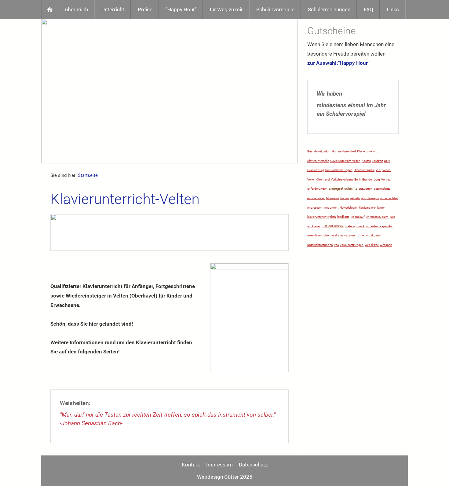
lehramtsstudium (377, 216)
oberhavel (330, 235)
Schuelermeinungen (338, 170)
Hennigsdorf (322, 151)
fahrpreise (332, 198)
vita (336, 245)
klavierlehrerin (349, 207)
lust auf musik (333, 226)
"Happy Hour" (353, 63)
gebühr (355, 198)
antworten (365, 188)
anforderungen (317, 188)
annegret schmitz (343, 188)
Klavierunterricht (318, 161)
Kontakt (191, 465)
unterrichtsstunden (320, 245)
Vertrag (386, 179)
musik (360, 226)
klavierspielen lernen (372, 207)
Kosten (366, 161)
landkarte (343, 216)
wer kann (386, 245)
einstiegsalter (316, 198)
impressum (315, 207)
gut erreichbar (389, 198)
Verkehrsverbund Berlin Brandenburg (355, 179)
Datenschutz (253, 465)
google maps (370, 198)
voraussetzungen (351, 245)
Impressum (219, 465)
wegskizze (372, 245)
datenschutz (382, 188)
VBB (378, 170)
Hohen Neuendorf (344, 151)
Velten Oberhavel (318, 179)
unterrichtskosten (369, 235)
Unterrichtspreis (364, 170)
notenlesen (314, 235)
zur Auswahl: (322, 63)
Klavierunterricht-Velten (345, 161)
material (350, 226)
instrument (331, 207)
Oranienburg (315, 170)
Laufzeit (377, 161)
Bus (309, 151)
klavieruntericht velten (321, 216)
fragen (344, 198)
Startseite (88, 175)
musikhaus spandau (379, 226)
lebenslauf (357, 216)
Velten (386, 170)
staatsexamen (347, 235)
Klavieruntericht (367, 151)
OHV (387, 161)
